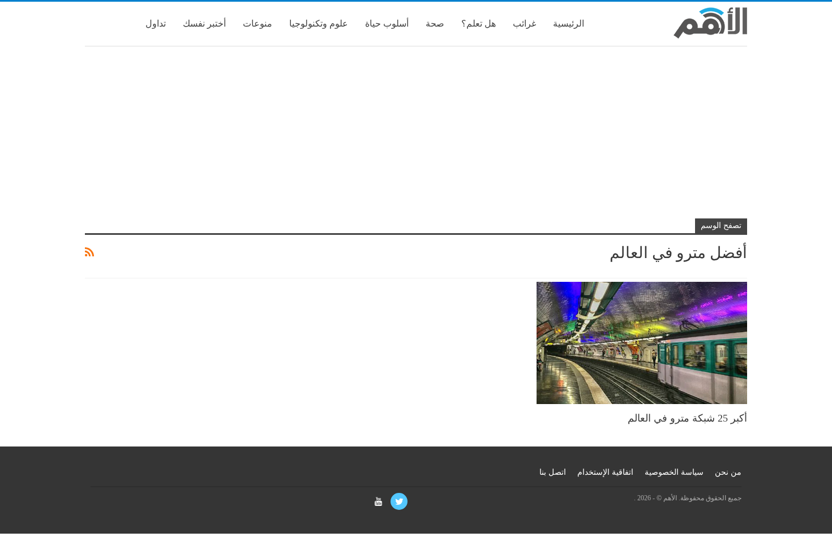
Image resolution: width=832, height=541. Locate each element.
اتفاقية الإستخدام (605, 472)
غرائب (524, 23)
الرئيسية (568, 23)
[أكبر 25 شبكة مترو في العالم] (642, 343)
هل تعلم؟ (478, 23)
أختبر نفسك (204, 23)
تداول (155, 23)
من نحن (728, 472)
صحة (435, 23)
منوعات (257, 23)
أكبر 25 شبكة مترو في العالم (687, 418)
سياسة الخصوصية (674, 472)
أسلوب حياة (387, 23)
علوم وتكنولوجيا (318, 23)
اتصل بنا (552, 472)
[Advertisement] (416, 137)
